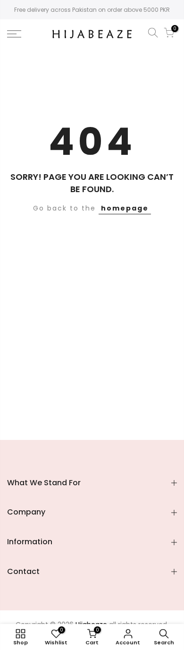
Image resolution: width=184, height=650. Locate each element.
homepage (125, 208)
